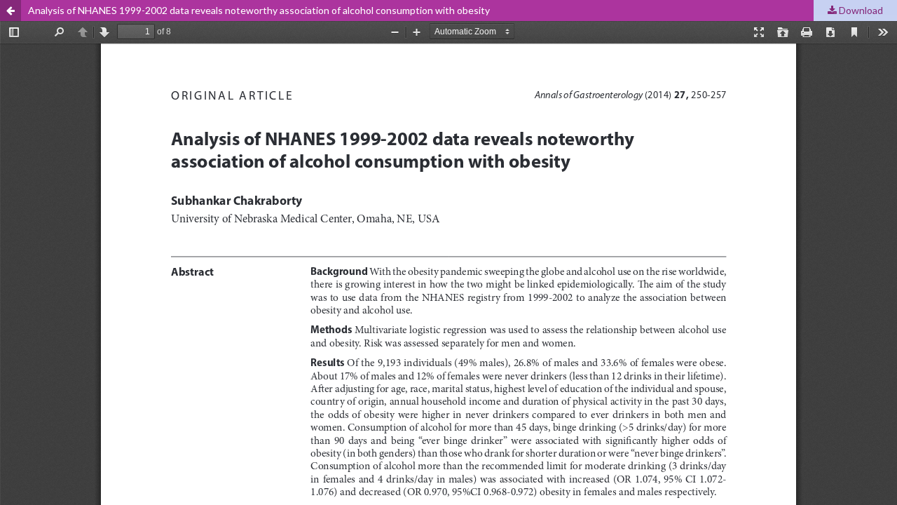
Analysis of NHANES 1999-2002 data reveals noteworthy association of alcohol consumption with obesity (259, 10)
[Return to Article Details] (10, 10)
